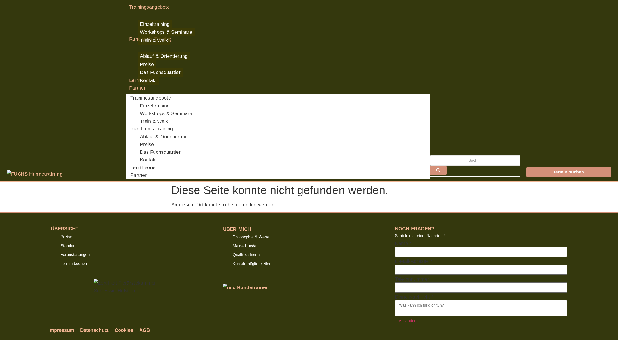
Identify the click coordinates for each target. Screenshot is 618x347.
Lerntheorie (142, 167)
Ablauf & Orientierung (164, 136)
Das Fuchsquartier (160, 152)
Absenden (407, 321)
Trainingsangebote (150, 97)
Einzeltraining (154, 105)
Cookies (124, 330)
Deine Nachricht (414, 296)
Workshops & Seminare (166, 113)
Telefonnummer (412, 279)
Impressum (61, 330)
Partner (138, 175)
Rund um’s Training (151, 128)
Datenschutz (94, 330)
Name (403, 243)
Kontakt (148, 159)
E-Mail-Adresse (413, 261)
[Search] (438, 170)
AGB (144, 330)
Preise (147, 144)
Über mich (237, 229)
